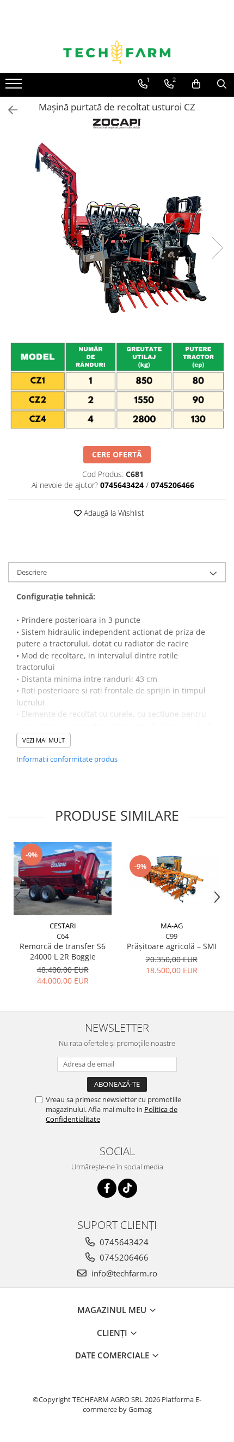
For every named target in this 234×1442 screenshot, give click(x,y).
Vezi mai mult (43, 740)
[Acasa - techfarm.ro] (117, 52)
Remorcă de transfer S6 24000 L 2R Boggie (63, 951)
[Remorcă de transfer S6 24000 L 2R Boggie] (63, 878)
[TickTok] (127, 1188)
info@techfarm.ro (123, 1273)
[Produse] (14, 87)
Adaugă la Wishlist (113, 513)
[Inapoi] (8, 110)
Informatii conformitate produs (67, 759)
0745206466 (123, 1257)
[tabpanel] (117, 236)
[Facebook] (106, 1188)
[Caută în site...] (222, 84)
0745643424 (123, 1242)
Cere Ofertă (117, 454)
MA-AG (172, 926)
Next (217, 248)
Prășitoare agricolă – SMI (172, 946)
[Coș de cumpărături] (196, 84)
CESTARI (63, 926)
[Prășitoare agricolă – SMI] (171, 879)
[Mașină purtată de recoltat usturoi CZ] (117, 236)
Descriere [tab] (32, 572)
